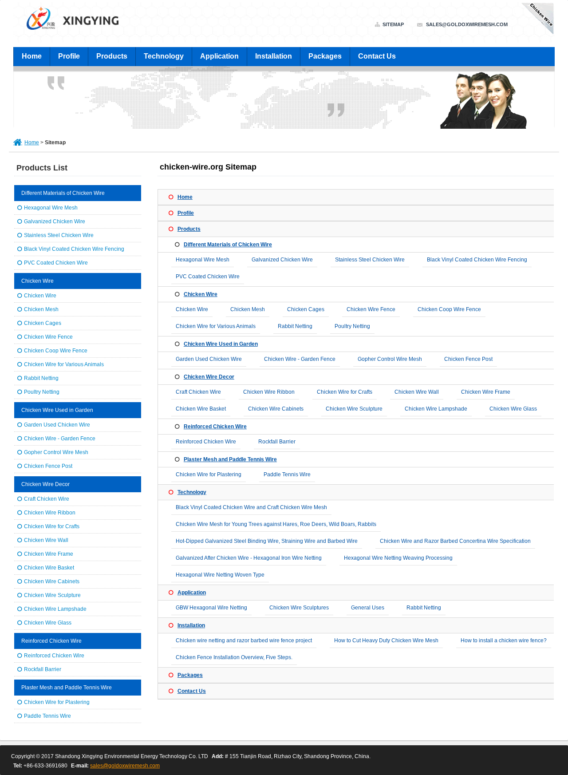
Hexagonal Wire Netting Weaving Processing (398, 558)
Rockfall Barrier (277, 442)
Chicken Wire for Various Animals (216, 326)
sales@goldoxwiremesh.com (467, 24)
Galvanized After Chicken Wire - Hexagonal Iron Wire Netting (249, 558)
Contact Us (377, 56)
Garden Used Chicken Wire (209, 359)
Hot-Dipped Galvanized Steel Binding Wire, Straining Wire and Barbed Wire (267, 541)
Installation (273, 56)
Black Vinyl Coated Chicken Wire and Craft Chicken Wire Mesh (251, 507)
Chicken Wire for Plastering (208, 474)
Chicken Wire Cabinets (276, 409)
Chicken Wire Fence (371, 309)
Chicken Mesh (247, 309)
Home (32, 56)
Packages (325, 56)
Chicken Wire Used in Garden (221, 344)
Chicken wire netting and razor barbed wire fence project (244, 640)
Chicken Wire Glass (513, 409)
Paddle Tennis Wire (287, 474)
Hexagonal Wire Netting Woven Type (220, 575)
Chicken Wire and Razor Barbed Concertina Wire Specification (455, 541)
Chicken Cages (305, 309)
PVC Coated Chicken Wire (208, 276)
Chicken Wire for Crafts (344, 392)
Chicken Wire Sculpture (354, 409)
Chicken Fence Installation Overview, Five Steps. (234, 657)
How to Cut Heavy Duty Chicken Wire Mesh (386, 640)
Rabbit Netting (295, 326)
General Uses (367, 608)
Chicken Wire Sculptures (299, 608)
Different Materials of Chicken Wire (228, 244)
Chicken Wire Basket (201, 409)
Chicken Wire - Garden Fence (299, 359)
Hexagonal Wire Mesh (202, 260)
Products (111, 56)
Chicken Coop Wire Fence (449, 309)
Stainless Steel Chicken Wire (370, 260)
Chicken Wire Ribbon (269, 392)
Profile (69, 56)
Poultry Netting (352, 326)
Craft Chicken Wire (198, 392)
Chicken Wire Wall (416, 392)
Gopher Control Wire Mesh (390, 359)
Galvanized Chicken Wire (282, 260)
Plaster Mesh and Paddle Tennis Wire (230, 459)
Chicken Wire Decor (209, 377)
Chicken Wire (200, 294)
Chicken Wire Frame (485, 392)
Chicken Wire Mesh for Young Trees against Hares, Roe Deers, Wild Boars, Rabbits (276, 524)
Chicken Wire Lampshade (436, 409)
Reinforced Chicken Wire (215, 426)
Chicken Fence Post (468, 359)
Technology (164, 56)
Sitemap (393, 24)
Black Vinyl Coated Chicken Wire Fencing (477, 260)
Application (219, 56)
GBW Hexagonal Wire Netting (211, 608)
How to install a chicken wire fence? (504, 640)
